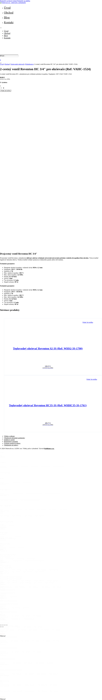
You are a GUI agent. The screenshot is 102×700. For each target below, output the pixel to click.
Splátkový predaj (9, 440)
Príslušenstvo (29, 64)
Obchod (8, 12)
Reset (2, 456)
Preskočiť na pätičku (23, 1)
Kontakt (8, 22)
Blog (7, 17)
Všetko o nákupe (9, 436)
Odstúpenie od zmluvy (11, 445)
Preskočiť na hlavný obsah (8, 1)
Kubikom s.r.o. (49, 448)
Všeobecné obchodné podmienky (14, 438)
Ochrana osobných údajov (12, 443)
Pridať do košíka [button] (88, 322)
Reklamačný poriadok (11, 441)
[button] (3, 468)
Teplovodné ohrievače (17, 64)
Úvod (7, 7)
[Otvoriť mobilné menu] (1, 27)
